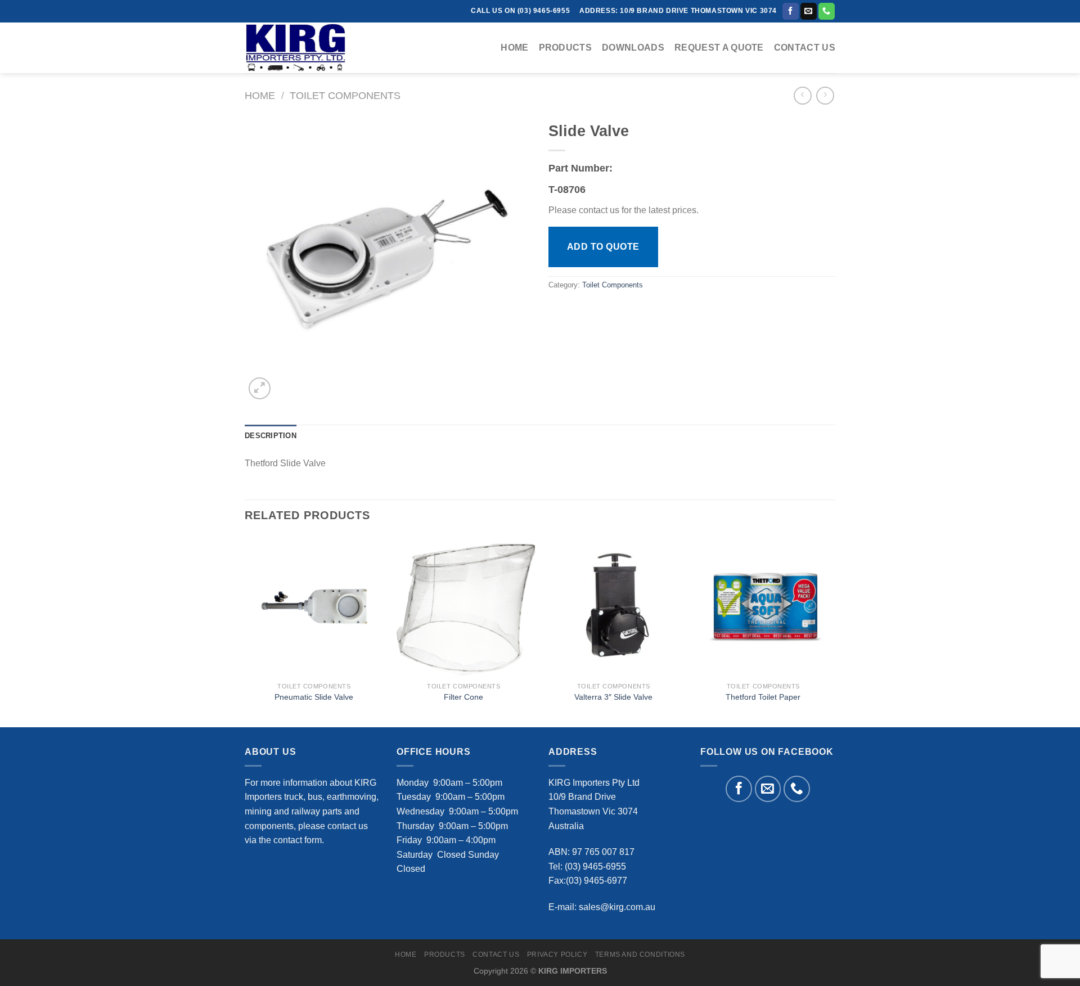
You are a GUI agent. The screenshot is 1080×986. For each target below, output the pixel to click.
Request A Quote (719, 47)
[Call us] (826, 11)
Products (565, 47)
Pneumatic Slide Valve (313, 696)
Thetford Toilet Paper (763, 696)
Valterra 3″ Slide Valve (613, 696)
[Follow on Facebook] (790, 11)
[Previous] (245, 630)
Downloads (633, 47)
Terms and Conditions (640, 954)
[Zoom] (260, 388)
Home (514, 47)
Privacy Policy (557, 954)
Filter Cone (463, 696)
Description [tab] (270, 435)
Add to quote (603, 246)
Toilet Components (345, 95)
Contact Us (804, 47)
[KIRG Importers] (301, 47)
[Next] (832, 630)
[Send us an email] (808, 11)
